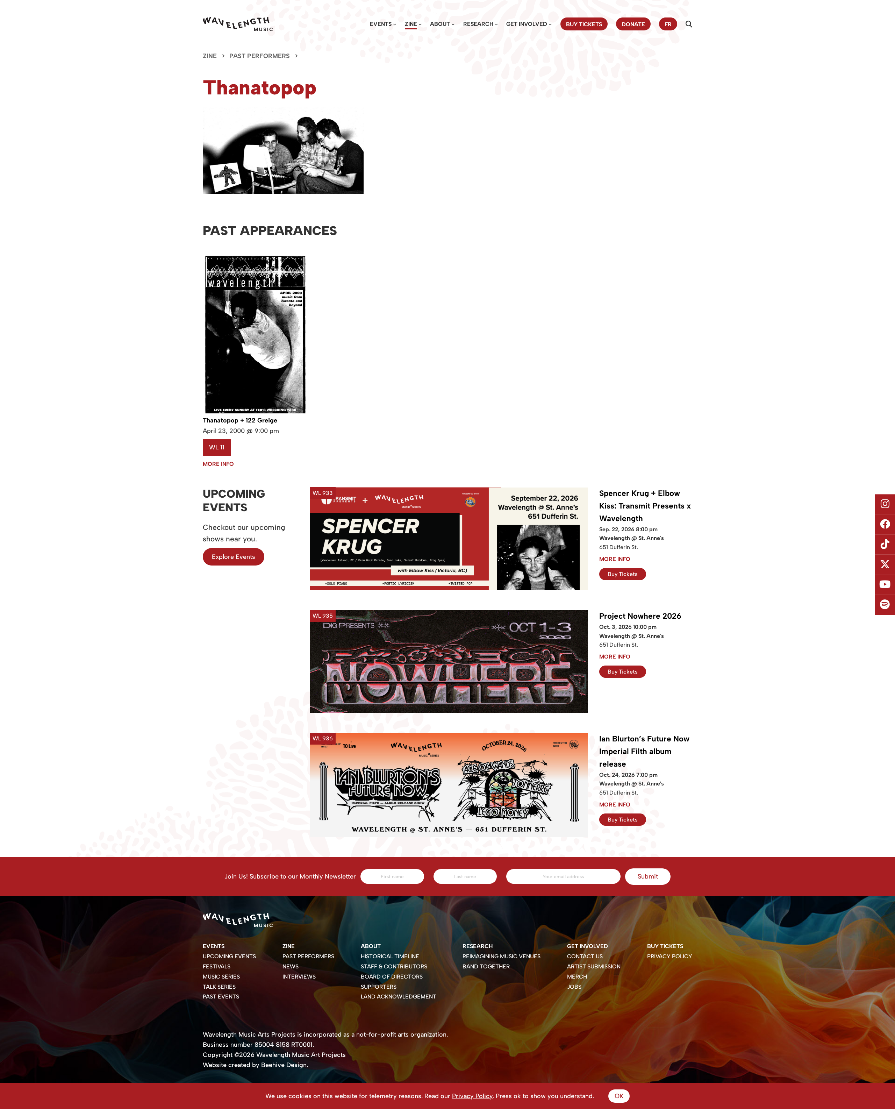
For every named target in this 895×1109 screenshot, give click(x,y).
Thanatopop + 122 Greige (240, 420)
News (290, 966)
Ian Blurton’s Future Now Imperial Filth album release (644, 751)
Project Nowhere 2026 (640, 616)
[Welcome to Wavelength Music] (238, 24)
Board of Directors (392, 976)
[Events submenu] (394, 24)
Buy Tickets (623, 574)
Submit (648, 876)
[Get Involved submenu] (550, 24)
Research (478, 24)
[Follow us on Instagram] (885, 504)
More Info (218, 464)
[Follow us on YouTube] (885, 585)
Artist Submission (594, 966)
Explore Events (233, 557)
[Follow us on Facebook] (885, 524)
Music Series (221, 976)
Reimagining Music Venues (501, 956)
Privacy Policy (669, 956)
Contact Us (585, 956)
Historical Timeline (390, 956)
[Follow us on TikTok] (885, 544)
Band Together (486, 966)
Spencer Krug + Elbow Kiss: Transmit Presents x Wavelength (645, 506)
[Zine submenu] (420, 24)
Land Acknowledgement (398, 996)
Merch (577, 976)
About (440, 24)
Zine (411, 24)
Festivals (216, 966)
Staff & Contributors (394, 966)
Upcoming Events (229, 956)
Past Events (221, 996)
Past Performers (259, 56)
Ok (619, 1096)
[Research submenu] (496, 24)
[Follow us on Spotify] (885, 605)
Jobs (574, 986)
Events (381, 24)
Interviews (299, 976)
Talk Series (219, 986)
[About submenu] (453, 24)
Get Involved (526, 24)
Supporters (378, 986)
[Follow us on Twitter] (885, 565)
